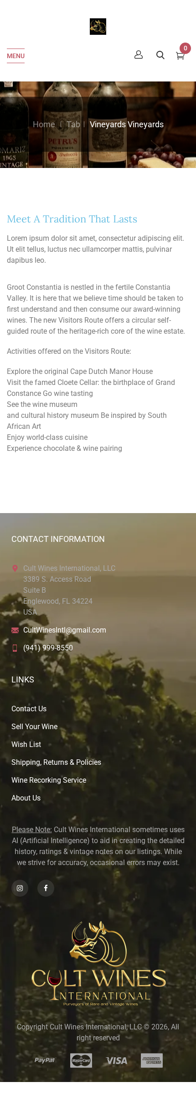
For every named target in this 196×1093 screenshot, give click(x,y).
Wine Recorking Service (48, 780)
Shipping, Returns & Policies (56, 762)
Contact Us (28, 708)
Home (44, 124)
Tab (73, 124)
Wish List (26, 744)
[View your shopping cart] (180, 57)
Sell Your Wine (34, 726)
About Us (26, 798)
